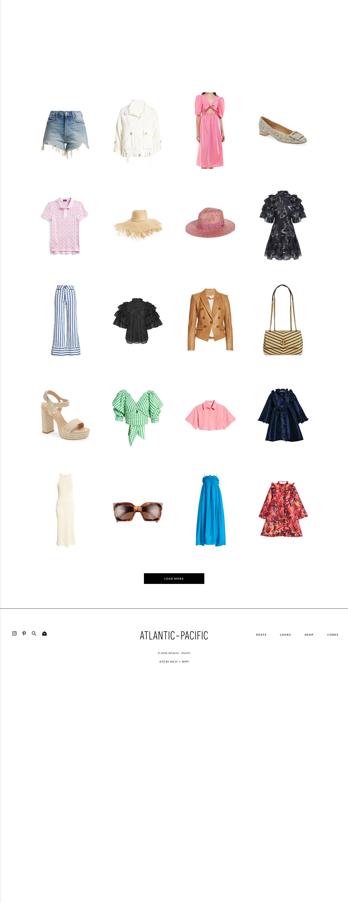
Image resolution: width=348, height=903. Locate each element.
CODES (332, 634)
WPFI (185, 661)
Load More (174, 578)
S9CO (173, 661)
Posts (261, 634)
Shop (309, 634)
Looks (285, 634)
